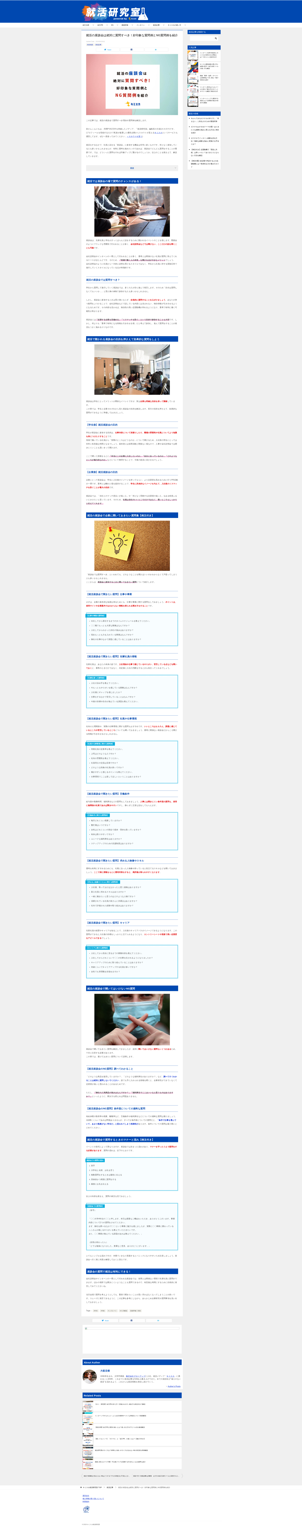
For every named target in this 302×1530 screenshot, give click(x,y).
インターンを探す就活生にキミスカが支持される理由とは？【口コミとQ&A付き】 (209, 55)
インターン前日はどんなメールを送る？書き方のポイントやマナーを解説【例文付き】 (209, 89)
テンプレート (112, 1311)
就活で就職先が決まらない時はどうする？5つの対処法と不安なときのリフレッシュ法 (108, 1476)
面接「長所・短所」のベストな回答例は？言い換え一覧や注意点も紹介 (209, 78)
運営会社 (86, 1496)
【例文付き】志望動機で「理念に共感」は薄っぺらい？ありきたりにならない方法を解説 (205, 152)
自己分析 (86, 25)
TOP (92, 1487)
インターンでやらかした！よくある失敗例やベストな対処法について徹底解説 (120, 1416)
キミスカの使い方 (174, 25)
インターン (140, 25)
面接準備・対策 (135, 1311)
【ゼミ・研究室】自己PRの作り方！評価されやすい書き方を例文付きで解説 (120, 1404)
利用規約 (86, 1501)
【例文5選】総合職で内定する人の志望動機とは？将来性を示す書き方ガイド (205, 164)
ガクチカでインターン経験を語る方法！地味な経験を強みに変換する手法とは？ (205, 141)
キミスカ (158, 133)
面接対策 (125, 25)
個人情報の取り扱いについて (93, 1499)
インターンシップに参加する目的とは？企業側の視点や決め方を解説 (209, 101)
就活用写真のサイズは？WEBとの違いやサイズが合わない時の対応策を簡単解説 (121, 1450)
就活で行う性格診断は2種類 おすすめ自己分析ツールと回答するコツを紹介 (158, 1476)
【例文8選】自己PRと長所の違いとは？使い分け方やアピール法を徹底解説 (120, 1427)
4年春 (103, 1311)
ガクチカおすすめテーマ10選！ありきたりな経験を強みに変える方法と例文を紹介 (205, 130)
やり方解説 (123, 1311)
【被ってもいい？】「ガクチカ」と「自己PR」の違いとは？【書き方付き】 (120, 1439)
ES (112, 25)
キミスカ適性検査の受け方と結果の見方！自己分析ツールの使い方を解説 (209, 66)
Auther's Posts (174, 1386)
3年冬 (96, 1311)
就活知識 (90, 45)
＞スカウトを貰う (134, 136)
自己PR (100, 25)
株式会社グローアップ (135, 1376)
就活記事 (156, 25)
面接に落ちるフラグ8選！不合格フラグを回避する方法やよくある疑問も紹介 (120, 1462)
